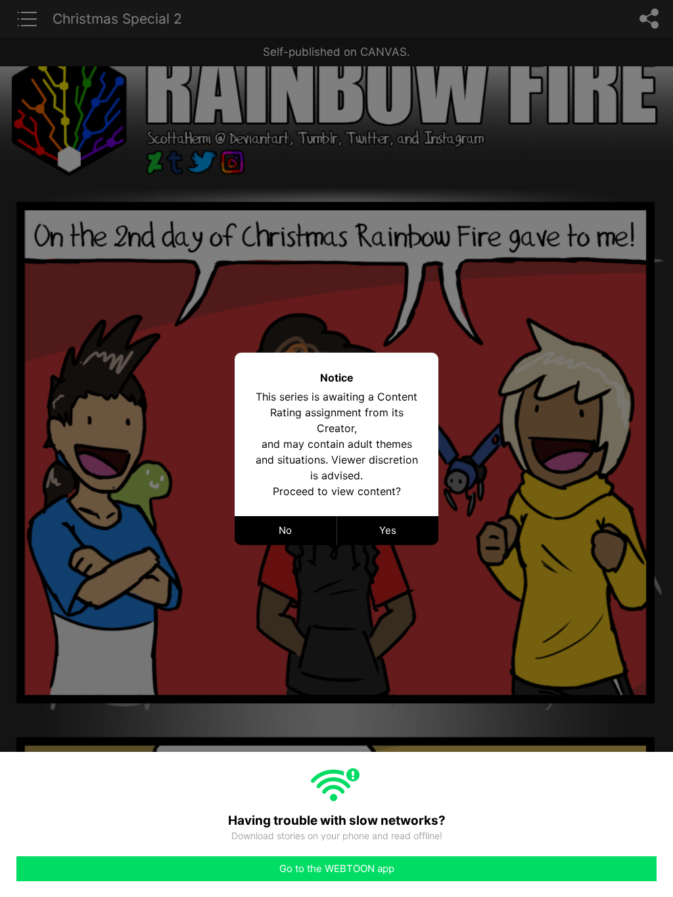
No (285, 530)
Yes (387, 530)
